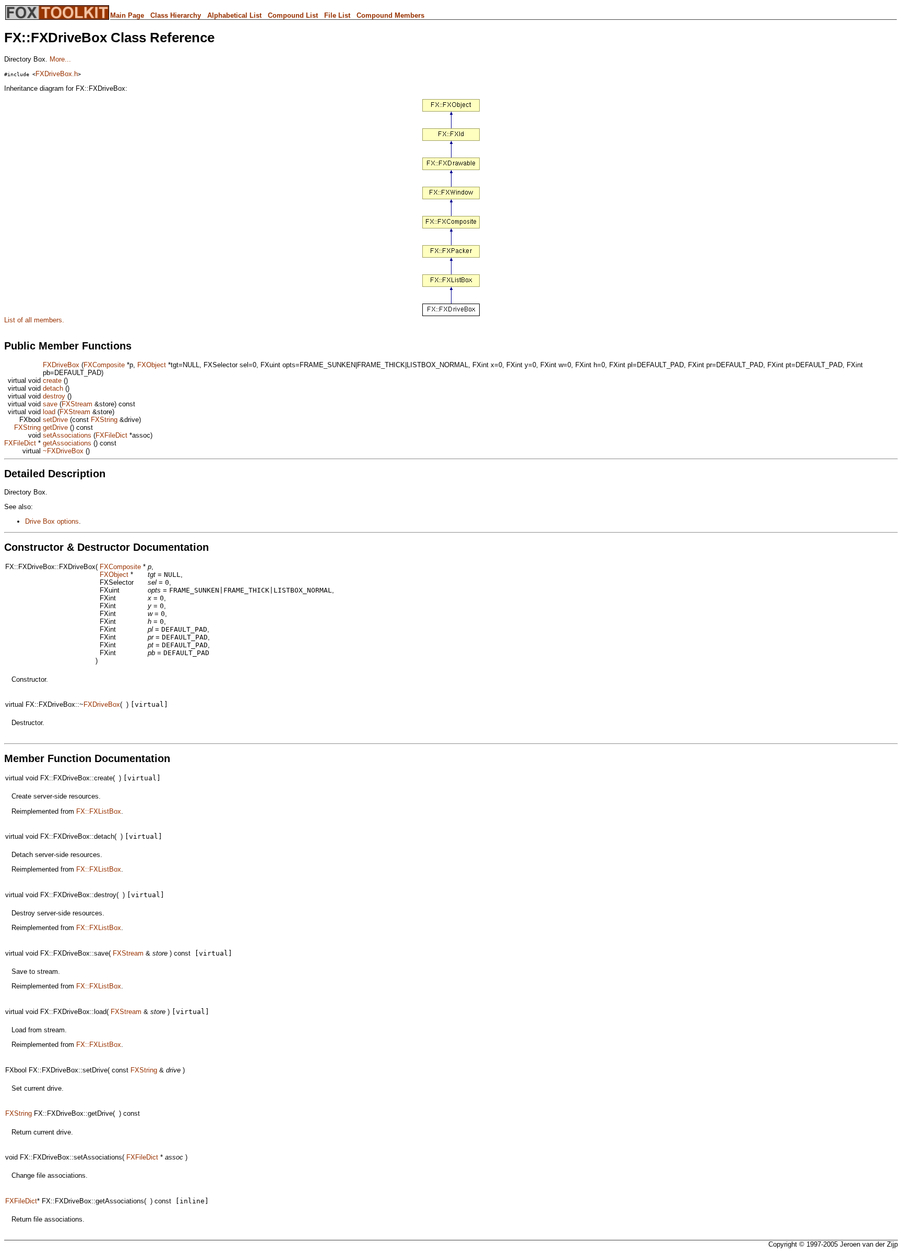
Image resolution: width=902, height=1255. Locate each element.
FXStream (77, 404)
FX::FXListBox (98, 811)
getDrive (55, 427)
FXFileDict (111, 435)
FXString (104, 420)
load (49, 412)
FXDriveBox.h (56, 74)
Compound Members (390, 15)
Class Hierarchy (175, 15)
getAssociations (67, 443)
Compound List (293, 15)
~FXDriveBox (63, 451)
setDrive (55, 420)
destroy (54, 396)
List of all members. (34, 320)
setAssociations (67, 435)
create (52, 380)
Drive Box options (52, 521)
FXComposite (104, 365)
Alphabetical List (234, 15)
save (50, 404)
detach (53, 388)
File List (337, 15)
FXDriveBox (61, 365)
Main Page (127, 15)
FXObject (151, 365)
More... (60, 59)
